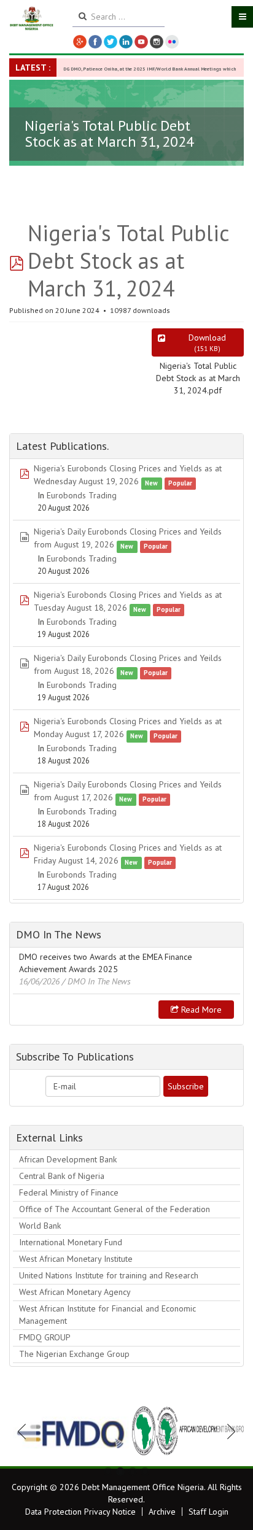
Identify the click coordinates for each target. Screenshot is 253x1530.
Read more (200, 1009)
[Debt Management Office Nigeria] (31, 18)
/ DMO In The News (96, 981)
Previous (25, 1431)
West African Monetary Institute (76, 1258)
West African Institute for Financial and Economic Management (107, 1314)
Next (228, 1431)
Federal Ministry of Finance (69, 1192)
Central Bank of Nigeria (61, 1175)
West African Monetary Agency (75, 1291)
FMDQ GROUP (45, 1337)
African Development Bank (68, 1159)
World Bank (40, 1225)
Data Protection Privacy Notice (80, 1511)
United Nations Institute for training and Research (108, 1275)
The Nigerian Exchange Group (74, 1353)
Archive (162, 1511)
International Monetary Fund (70, 1242)
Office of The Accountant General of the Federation (114, 1209)
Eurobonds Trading (82, 495)
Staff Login (208, 1511)
